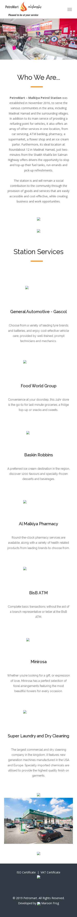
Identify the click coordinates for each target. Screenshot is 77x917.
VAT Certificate (50, 872)
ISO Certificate (26, 872)
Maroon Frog (49, 903)
